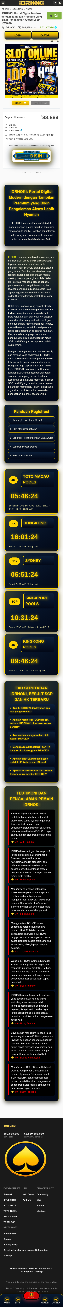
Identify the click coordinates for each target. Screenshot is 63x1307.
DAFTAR (45, 35)
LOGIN (18, 35)
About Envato (10, 1233)
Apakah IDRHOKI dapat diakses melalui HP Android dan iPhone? (29, 760)
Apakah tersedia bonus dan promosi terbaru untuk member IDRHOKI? (31, 772)
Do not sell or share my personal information (26, 1250)
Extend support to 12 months (31, 134)
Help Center (28, 1194)
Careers (7, 1239)
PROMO (7, 1303)
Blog (39, 1200)
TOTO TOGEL (10, 1211)
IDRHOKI (5, 9)
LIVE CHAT (56, 1303)
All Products (26, 1271)
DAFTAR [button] (38, 102)
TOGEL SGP (9, 1222)
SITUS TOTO (17, 9)
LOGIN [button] (18, 102)
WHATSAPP (45, 1303)
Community (42, 1194)
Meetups (41, 1211)
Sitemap (8, 1255)
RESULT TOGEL (11, 1216)
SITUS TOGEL (10, 1205)
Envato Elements (18, 1268)
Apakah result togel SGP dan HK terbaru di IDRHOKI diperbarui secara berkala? (30, 723)
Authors (27, 1200)
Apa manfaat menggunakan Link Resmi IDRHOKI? (29, 736)
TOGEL (29, 9)
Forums (40, 1205)
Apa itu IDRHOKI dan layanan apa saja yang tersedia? (30, 709)
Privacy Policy (11, 1244)
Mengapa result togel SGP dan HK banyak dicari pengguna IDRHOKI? (30, 748)
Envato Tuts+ (45, 1268)
